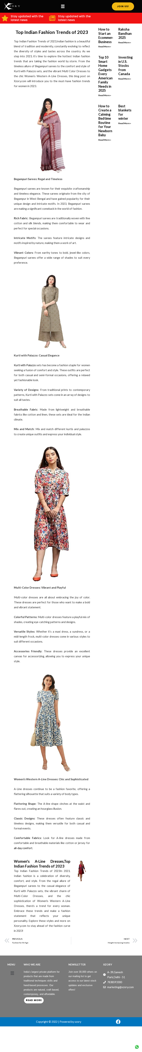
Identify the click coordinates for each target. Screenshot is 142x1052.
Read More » (104, 46)
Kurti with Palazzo (25, 365)
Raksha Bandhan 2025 (125, 33)
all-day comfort (23, 848)
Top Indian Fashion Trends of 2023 (52, 32)
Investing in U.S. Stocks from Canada (125, 65)
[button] (63, 6)
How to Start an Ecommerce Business (107, 35)
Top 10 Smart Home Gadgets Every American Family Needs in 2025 (105, 73)
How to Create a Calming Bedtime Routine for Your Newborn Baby (105, 120)
